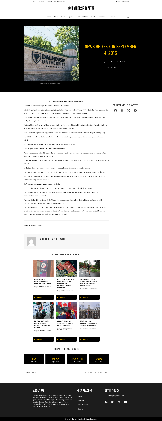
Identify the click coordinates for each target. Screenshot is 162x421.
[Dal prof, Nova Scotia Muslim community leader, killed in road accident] (43, 310)
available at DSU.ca (68, 144)
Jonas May (62, 290)
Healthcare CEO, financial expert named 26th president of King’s (88, 323)
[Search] (127, 17)
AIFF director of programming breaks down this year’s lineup (42, 281)
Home (49, 17)
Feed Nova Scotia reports (32, 133)
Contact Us (49, 1)
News (63, 17)
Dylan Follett (41, 330)
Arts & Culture (82, 17)
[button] (115, 110)
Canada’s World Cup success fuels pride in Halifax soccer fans (65, 323)
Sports (93, 17)
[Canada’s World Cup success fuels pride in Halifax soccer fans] (66, 310)
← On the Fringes (30, 372)
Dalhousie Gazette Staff (117, 62)
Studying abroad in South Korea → (97, 372)
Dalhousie (34, 225)
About (34, 1)
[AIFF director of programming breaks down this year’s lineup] (43, 268)
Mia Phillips (40, 286)
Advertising (41, 1)
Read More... (38, 297)
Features (102, 17)
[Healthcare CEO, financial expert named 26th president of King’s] (89, 310)
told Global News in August (96, 110)
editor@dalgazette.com (116, 396)
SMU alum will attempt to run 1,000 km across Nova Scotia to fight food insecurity (88, 282)
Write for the (59, 1)
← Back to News (110, 68)
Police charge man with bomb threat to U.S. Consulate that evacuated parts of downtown (65, 283)
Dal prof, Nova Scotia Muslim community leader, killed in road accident (42, 324)
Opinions (71, 17)
